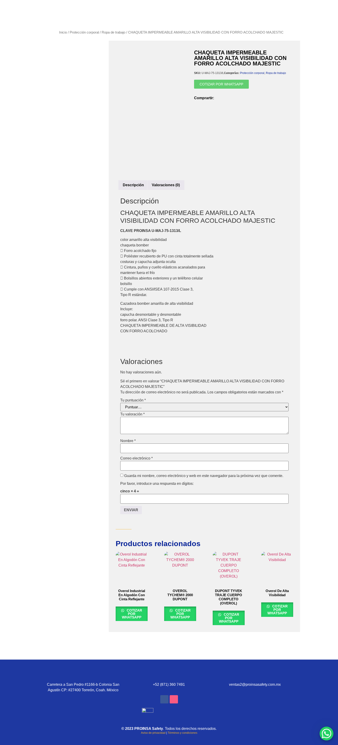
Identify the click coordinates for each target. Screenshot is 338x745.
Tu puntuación (133, 400)
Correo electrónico (136, 458)
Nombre (128, 441)
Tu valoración (132, 414)
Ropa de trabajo (113, 32)
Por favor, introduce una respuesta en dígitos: (157, 483)
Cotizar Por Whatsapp (132, 613)
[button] (219, 96)
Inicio (63, 32)
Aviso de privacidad (153, 732)
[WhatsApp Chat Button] (326, 733)
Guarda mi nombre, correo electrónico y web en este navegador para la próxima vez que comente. (203, 476)
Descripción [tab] (133, 185)
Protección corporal (84, 32)
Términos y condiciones (182, 732)
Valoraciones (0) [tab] (166, 185)
